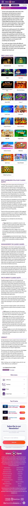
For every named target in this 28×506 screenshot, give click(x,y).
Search (24, 2)
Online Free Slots (20, 467)
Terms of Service (16, 447)
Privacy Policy (8, 447)
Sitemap (19, 485)
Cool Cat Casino (12, 411)
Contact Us (7, 485)
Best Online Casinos (7, 471)
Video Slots (20, 471)
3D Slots (20, 475)
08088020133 (14, 493)
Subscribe (14, 442)
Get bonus (22, 406)
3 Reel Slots (20, 477)
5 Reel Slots (20, 479)
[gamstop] (22, 500)
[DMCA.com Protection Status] (7, 500)
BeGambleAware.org (15, 491)
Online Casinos (7, 467)
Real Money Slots (20, 469)
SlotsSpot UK (5, 5)
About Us (20, 483)
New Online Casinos (7, 469)
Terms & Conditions (20, 481)
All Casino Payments (7, 475)
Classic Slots (20, 473)
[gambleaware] (13, 503)
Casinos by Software (7, 477)
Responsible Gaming (7, 483)
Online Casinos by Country (7, 479)
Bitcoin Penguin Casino (13, 406)
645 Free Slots (15, 5)
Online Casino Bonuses (7, 473)
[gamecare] (15, 500)
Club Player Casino (12, 417)
